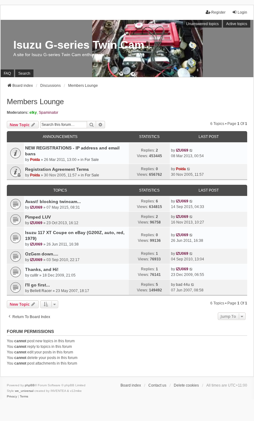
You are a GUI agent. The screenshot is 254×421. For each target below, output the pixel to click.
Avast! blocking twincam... (53, 201)
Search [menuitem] (24, 73)
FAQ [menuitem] (7, 73)
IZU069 (182, 150)
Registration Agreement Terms (57, 169)
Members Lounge (35, 101)
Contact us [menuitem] (157, 385)
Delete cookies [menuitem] (186, 385)
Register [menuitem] (218, 12)
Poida (35, 159)
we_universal (24, 390)
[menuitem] (12, 396)
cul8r (34, 275)
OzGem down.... (41, 253)
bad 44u (183, 284)
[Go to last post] (191, 150)
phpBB (30, 385)
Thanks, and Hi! (42, 269)
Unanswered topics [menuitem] (202, 24)
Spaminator (48, 112)
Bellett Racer (41, 291)
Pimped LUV (38, 217)
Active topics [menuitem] (236, 24)
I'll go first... (37, 284)
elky (33, 112)
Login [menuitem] (242, 12)
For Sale (92, 159)
